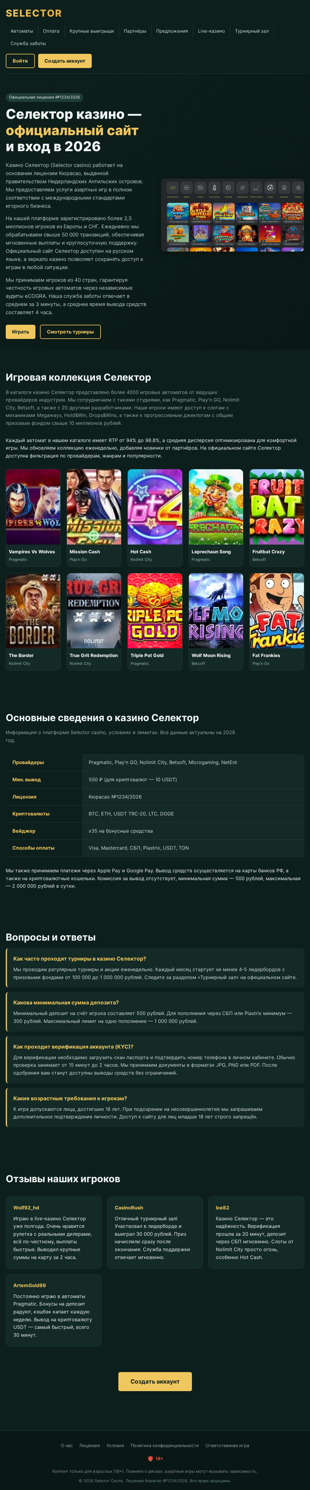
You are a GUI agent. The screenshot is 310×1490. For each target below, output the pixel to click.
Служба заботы (28, 43)
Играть (20, 332)
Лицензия (89, 1445)
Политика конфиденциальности (165, 1445)
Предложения (172, 31)
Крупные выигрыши (92, 31)
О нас (67, 1445)
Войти (20, 61)
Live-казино (211, 31)
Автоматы (22, 31)
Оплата (51, 31)
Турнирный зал (252, 31)
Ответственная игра (227, 1445)
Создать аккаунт (65, 61)
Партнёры (135, 31)
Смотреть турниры (70, 332)
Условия (115, 1445)
